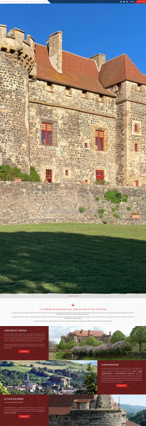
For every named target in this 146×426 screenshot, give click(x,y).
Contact (44, 1)
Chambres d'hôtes (8, 1)
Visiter (39, 1)
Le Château (21, 1)
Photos (31, 1)
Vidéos (35, 1)
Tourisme (27, 1)
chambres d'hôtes (117, 378)
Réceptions (15, 1)
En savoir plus (24, 351)
